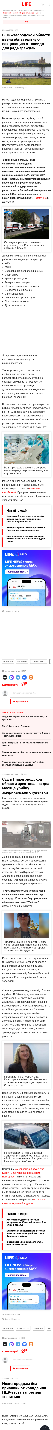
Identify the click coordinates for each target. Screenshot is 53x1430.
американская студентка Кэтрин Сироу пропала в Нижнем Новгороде (23, 1172)
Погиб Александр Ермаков (15, 726)
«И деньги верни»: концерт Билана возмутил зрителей (25, 718)
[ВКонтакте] (24, 677)
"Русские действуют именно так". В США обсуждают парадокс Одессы (23, 763)
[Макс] (11, 677)
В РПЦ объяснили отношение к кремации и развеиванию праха (24, 1391)
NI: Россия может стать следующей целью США (24, 1411)
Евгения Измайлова (12, 1319)
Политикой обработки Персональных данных (20, 13)
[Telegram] (18, 677)
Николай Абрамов (12, 611)
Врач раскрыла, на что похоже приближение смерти (25, 744)
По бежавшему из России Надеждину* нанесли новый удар (26, 754)
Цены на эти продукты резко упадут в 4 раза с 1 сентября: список (26, 734)
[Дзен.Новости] (5, 677)
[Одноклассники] (31, 677)
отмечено (41, 197)
